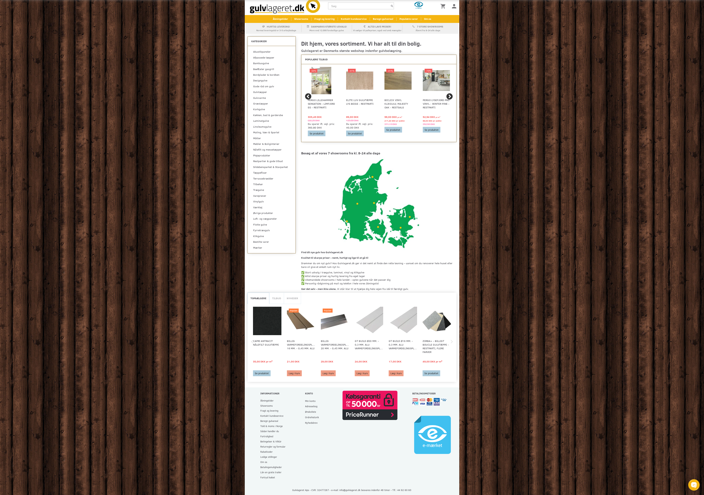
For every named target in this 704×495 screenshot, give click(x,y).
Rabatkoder (266, 451)
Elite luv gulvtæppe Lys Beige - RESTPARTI (359, 101)
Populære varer (408, 19)
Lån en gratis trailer (270, 472)
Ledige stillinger (268, 456)
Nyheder (292, 298)
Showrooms (301, 19)
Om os (427, 19)
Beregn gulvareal (383, 19)
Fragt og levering (324, 19)
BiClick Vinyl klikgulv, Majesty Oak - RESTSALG (396, 103)
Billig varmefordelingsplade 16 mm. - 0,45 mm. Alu (301, 344)
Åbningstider (280, 19)
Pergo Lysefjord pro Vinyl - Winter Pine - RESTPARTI (436, 103)
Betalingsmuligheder (271, 467)
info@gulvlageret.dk (349, 490)
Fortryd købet (267, 477)
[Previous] (308, 96)
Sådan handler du (269, 431)
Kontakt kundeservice (354, 19)
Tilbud (276, 298)
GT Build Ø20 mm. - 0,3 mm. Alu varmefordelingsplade (369, 344)
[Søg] (392, 6)
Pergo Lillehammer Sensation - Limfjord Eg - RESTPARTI (321, 103)
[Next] (449, 96)
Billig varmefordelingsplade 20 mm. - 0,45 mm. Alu (335, 344)
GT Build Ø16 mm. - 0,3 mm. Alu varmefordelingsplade (403, 344)
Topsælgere (258, 298)
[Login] (454, 6)
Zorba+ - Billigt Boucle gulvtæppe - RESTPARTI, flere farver (436, 346)
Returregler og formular (272, 446)
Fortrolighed (266, 436)
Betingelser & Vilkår (270, 441)
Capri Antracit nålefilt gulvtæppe (266, 342)
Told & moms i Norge (271, 426)
